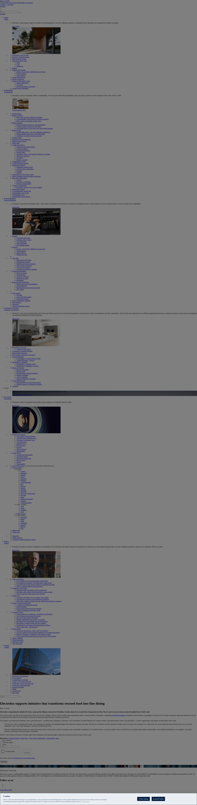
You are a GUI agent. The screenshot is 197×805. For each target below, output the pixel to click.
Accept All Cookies (158, 799)
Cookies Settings (143, 799)
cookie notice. (85, 801)
